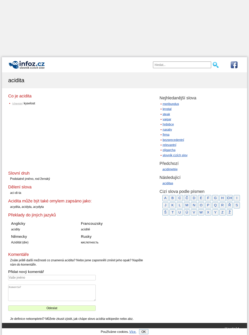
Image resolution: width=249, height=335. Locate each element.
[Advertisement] (124, 27)
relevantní (169, 145)
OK (143, 331)
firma (166, 134)
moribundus (171, 104)
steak (166, 114)
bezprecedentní (173, 140)
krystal (167, 109)
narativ (167, 129)
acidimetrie (170, 169)
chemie (17, 103)
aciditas (167, 183)
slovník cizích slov (175, 155)
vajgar (167, 119)
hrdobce (168, 124)
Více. (132, 331)
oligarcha (169, 150)
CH (229, 198)
